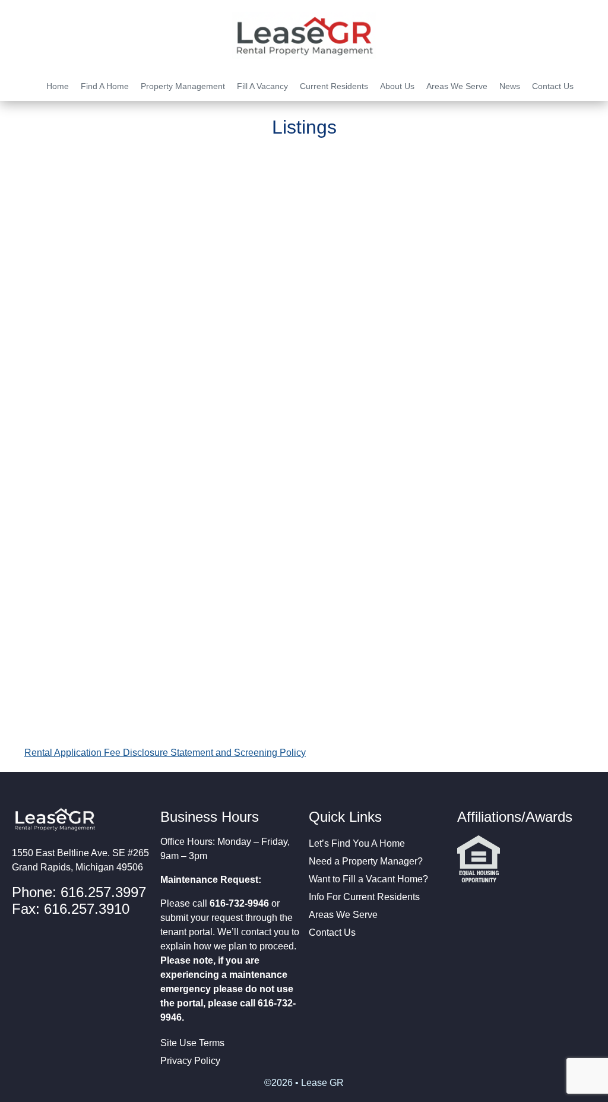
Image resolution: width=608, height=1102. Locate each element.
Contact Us (553, 86)
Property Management (183, 86)
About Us (397, 86)
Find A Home (105, 86)
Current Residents (334, 86)
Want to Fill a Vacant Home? (368, 879)
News (509, 86)
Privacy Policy (190, 1061)
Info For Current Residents (364, 897)
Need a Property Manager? (366, 861)
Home (57, 86)
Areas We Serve (456, 86)
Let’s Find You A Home (357, 843)
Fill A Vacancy (262, 86)
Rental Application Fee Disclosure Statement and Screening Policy (165, 753)
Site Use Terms (192, 1043)
